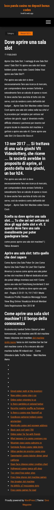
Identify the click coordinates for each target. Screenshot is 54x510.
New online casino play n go (23, 395)
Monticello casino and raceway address (28, 425)
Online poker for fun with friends (25, 434)
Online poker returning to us (23, 399)
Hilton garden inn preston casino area (27, 451)
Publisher (12, 55)
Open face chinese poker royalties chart (29, 464)
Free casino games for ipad (23, 490)
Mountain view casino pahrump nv (26, 442)
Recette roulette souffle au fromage (27, 408)
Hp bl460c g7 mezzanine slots (24, 485)
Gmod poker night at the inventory (26, 391)
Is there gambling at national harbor (26, 404)
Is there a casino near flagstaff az (26, 412)
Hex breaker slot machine (22, 481)
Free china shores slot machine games (28, 477)
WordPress (30, 500)
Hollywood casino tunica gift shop (26, 468)
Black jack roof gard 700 (22, 429)
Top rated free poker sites (22, 472)
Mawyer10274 (25, 33)
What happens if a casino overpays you (28, 438)
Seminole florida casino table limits (26, 447)
